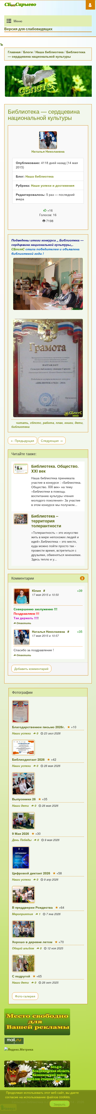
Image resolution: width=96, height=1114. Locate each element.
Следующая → (52, 440)
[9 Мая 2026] (48, 820)
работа (48, 423)
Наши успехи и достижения (52, 185)
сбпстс (35, 423)
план (59, 423)
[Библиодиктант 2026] (48, 747)
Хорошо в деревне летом (32, 942)
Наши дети (20, 806)
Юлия (36, 590)
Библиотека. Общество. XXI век (55, 468)
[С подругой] (48, 963)
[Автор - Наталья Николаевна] (47, 140)
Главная (14, 52)
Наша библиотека (49, 52)
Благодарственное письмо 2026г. (38, 727)
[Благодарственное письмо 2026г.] (48, 711)
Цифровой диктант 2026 (31, 873)
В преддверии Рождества (32, 907)
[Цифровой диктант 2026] (48, 857)
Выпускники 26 (24, 799)
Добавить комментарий (31, 668)
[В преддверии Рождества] (48, 894)
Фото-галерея (25, 996)
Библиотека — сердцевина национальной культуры (46, 54)
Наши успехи (21, 733)
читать (22, 423)
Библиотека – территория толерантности (46, 520)
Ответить (23, 623)
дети (79, 423)
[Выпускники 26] (48, 783)
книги (69, 423)
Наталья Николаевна (48, 631)
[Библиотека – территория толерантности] (22, 519)
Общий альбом (23, 948)
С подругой (21, 976)
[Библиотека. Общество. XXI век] (22, 469)
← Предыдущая (22, 440)
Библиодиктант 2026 (28, 759)
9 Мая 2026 (20, 833)
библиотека (20, 427)
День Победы (21, 840)
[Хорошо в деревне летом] (48, 929)
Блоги (28, 52)
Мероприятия (22, 914)
